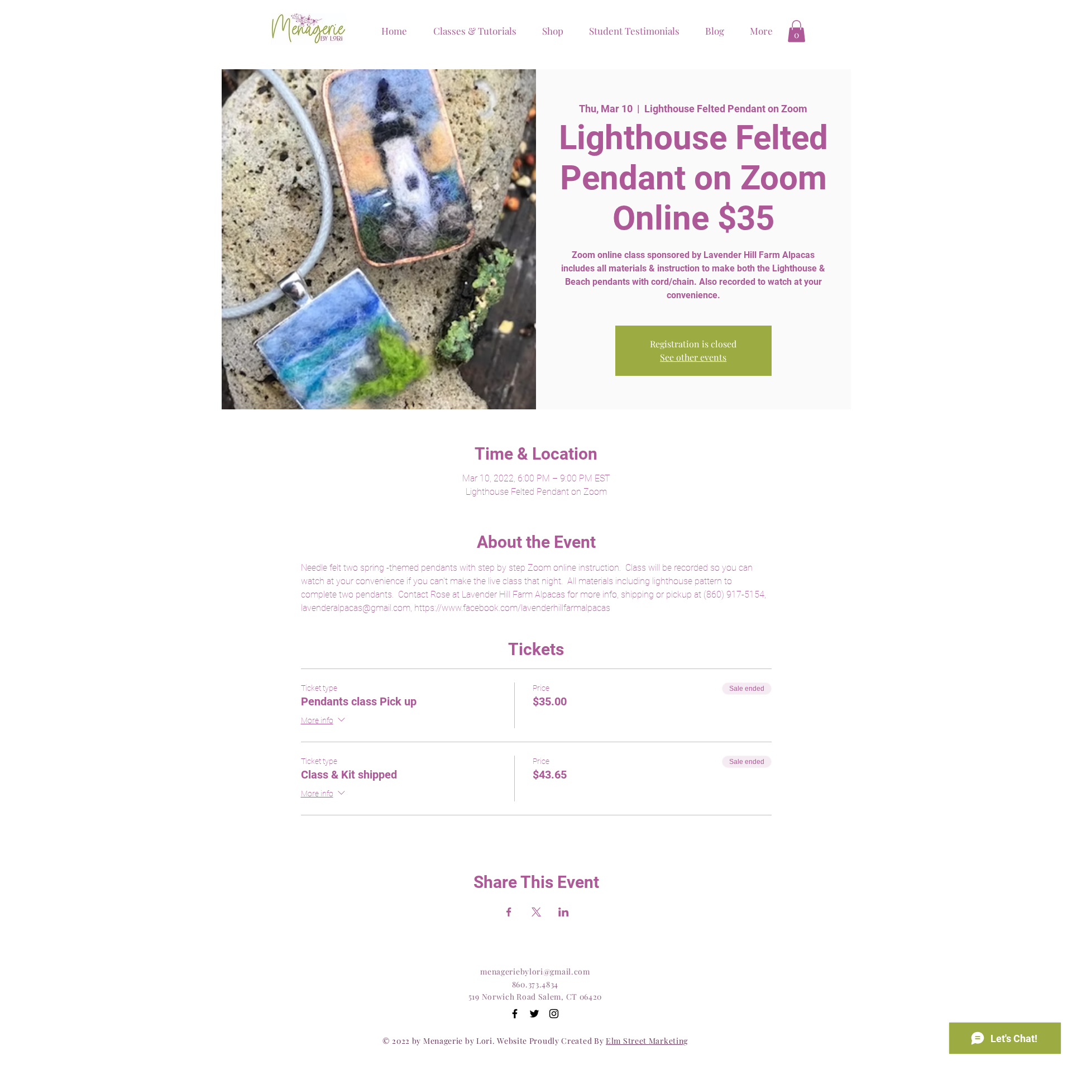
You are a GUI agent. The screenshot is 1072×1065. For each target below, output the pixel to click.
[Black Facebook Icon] (515, 1013)
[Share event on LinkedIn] (563, 912)
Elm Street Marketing (647, 1040)
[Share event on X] (536, 912)
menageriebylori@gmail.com (535, 971)
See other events (693, 357)
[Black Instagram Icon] (554, 1013)
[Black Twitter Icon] (534, 1013)
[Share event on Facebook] (509, 912)
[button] (548, 31)
